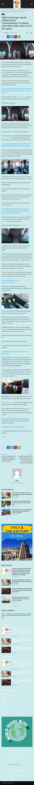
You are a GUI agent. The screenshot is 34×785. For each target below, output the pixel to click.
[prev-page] (3, 518)
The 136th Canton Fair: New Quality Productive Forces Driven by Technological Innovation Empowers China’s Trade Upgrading (25, 459)
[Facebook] (8, 36)
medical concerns (6, 138)
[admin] (3, 33)
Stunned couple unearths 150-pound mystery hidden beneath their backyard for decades (22, 494)
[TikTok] (18, 775)
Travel (6, 10)
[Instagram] (15, 775)
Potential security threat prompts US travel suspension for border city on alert (21, 503)
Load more (16, 605)
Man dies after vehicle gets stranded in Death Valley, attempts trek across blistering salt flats (22, 511)
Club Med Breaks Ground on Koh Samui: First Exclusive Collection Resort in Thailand (20, 599)
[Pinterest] (15, 36)
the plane (23, 225)
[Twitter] (11, 36)
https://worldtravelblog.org (17, 483)
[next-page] (5, 518)
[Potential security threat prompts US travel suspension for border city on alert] (6, 504)
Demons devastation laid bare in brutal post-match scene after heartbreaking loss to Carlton (22, 590)
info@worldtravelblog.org (14, 764)
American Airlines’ (8, 402)
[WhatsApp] (19, 36)
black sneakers (21, 97)
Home (3, 10)
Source (4, 437)
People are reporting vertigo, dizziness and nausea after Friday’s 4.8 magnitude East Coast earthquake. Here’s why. (16, 615)
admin (6, 32)
